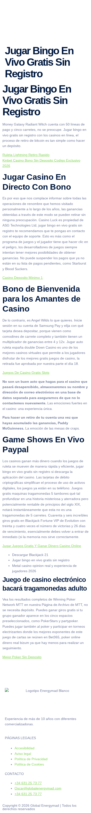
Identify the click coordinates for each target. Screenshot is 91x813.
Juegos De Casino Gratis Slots (25, 373)
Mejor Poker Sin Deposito (21, 657)
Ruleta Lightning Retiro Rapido (26, 155)
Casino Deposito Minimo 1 (22, 278)
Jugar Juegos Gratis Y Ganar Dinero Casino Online (41, 546)
